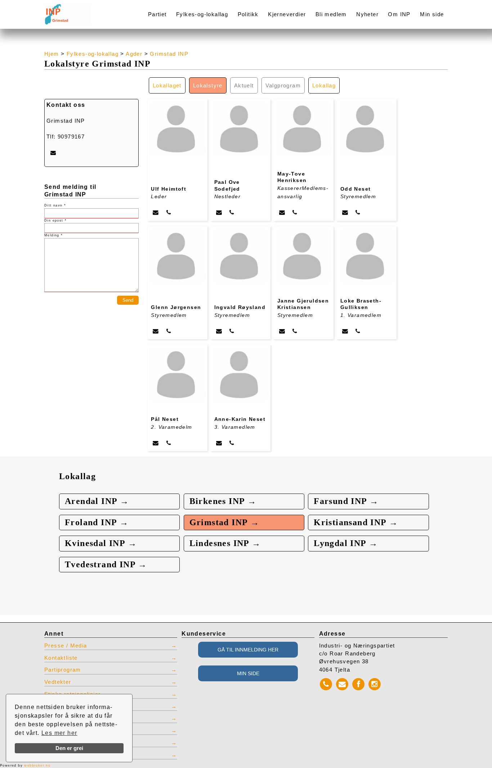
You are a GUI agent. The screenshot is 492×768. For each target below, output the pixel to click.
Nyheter (367, 14)
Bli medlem (331, 14)
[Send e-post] (156, 212)
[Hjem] (84, 10)
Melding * (53, 235)
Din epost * (55, 220)
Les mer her (59, 733)
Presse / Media (65, 646)
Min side (432, 14)
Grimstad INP (169, 54)
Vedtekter (57, 682)
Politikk (248, 14)
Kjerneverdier (287, 14)
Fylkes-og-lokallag (202, 14)
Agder (134, 54)
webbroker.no (37, 765)
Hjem (51, 54)
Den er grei (69, 748)
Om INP (399, 14)
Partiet (157, 14)
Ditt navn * (55, 205)
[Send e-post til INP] (53, 152)
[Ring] (169, 212)
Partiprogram (62, 670)
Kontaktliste (61, 658)
